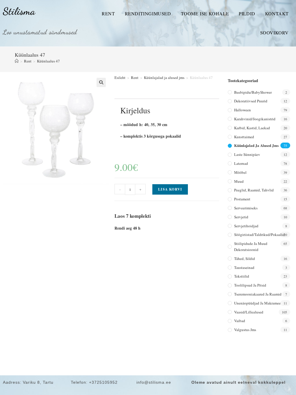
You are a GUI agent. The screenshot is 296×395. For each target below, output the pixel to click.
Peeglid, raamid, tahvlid (254, 190)
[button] (101, 82)
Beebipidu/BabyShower (253, 92)
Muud (239, 181)
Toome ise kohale (205, 13)
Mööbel (240, 172)
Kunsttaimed (244, 136)
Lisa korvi (170, 189)
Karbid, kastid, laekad (252, 127)
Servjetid (241, 216)
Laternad (241, 163)
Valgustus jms (245, 329)
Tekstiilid (241, 276)
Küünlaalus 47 (48, 61)
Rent (108, 13)
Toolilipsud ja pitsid (250, 285)
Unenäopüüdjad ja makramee (257, 303)
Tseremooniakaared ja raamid (258, 294)
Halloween (242, 109)
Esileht (119, 77)
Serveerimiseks (246, 208)
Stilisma (19, 11)
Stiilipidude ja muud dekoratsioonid (250, 246)
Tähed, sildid (244, 258)
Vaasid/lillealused (248, 312)
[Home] (16, 61)
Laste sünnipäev (247, 154)
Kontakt (277, 13)
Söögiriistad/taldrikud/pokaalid (259, 234)
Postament (242, 199)
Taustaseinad (244, 267)
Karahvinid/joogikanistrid (254, 118)
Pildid (247, 13)
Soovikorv (274, 32)
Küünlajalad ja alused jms (164, 77)
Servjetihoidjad (246, 225)
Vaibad (239, 320)
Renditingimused (148, 13)
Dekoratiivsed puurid (250, 101)
